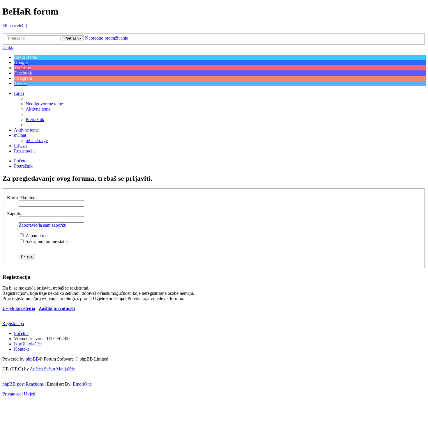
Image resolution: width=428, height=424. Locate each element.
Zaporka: (15, 213)
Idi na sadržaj (14, 25)
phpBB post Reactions (23, 384)
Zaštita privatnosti (57, 308)
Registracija (13, 323)
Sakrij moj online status (46, 241)
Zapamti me (35, 235)
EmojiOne (82, 384)
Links (7, 47)
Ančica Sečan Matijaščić (52, 368)
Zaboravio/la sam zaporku (42, 225)
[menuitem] (44, 103)
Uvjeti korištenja (18, 308)
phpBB (32, 358)
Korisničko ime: (21, 197)
